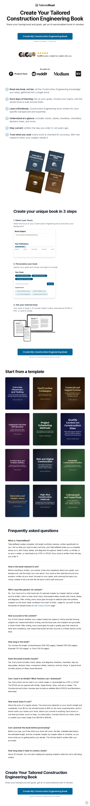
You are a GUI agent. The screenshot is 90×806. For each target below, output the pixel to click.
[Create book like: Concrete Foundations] (35, 162)
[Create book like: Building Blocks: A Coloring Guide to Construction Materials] (35, 181)
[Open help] (86, 802)
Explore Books (44, 605)
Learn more (52, 41)
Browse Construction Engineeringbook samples (45, 357)
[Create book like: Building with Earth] (55, 181)
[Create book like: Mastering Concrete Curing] (55, 162)
